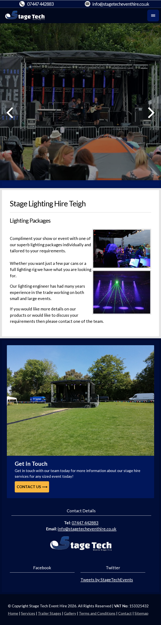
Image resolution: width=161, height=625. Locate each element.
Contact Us (29, 486)
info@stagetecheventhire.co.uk (120, 4)
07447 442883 (40, 4)
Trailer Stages (49, 613)
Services (28, 613)
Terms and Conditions (97, 613)
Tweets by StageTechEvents (106, 579)
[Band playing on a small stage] (80, 400)
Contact (125, 613)
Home (13, 613)
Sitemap (141, 613)
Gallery (70, 613)
